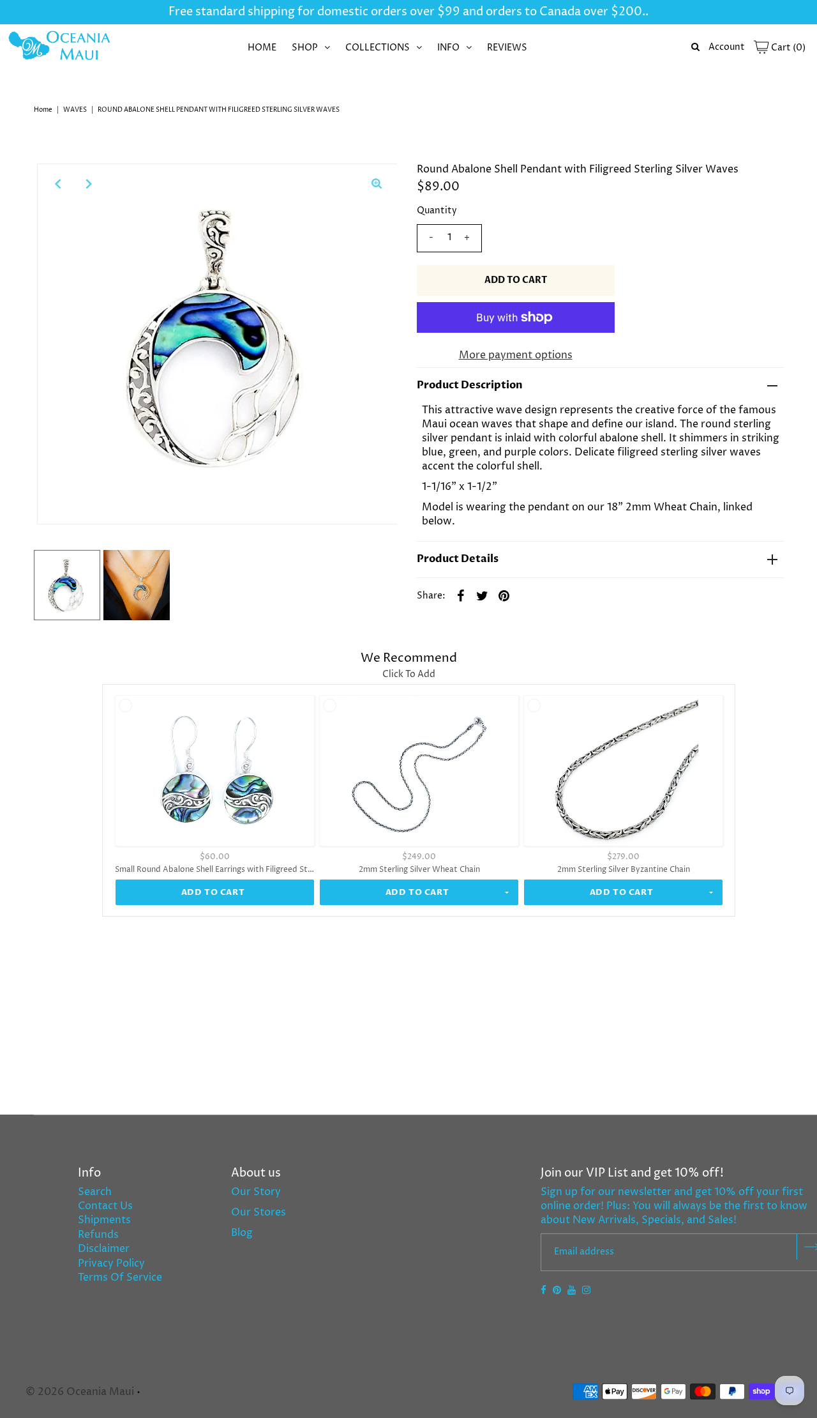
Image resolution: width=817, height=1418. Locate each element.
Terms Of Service (120, 1277)
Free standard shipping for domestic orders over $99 (314, 12)
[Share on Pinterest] (504, 595)
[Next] (89, 184)
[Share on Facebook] (460, 595)
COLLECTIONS (377, 48)
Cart (787, 48)
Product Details (457, 559)
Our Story (256, 1192)
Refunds (98, 1235)
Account (726, 47)
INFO (448, 48)
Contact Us (105, 1206)
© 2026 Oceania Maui (80, 1392)
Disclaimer (104, 1249)
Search (95, 1192)
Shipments (104, 1220)
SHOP (305, 48)
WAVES (75, 109)
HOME (262, 48)
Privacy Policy (111, 1263)
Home (43, 109)
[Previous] (57, 184)
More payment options (516, 355)
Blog (242, 1233)
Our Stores (258, 1212)
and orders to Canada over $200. (552, 12)
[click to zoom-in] (377, 184)
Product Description (470, 385)
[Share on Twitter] (482, 595)
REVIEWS (507, 48)
